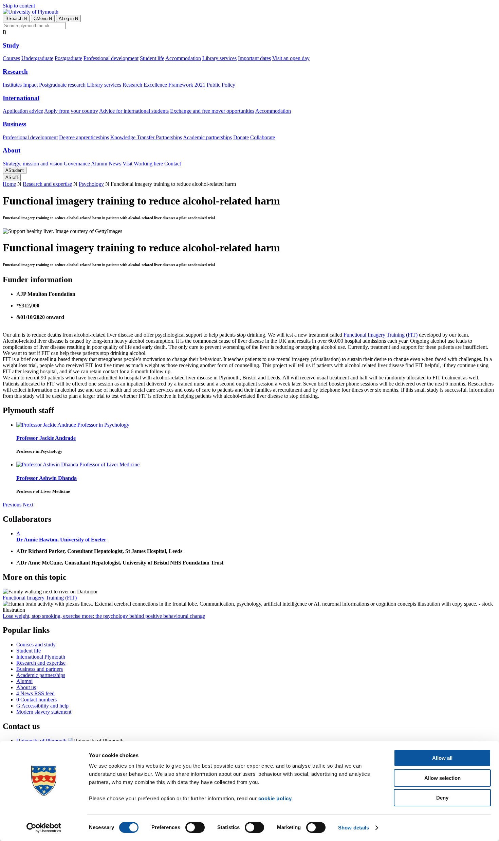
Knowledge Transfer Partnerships (146, 137)
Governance (77, 163)
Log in (68, 18)
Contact (172, 163)
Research (15, 71)
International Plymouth (40, 657)
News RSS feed (35, 693)
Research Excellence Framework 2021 (164, 85)
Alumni (99, 163)
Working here (148, 163)
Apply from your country (71, 111)
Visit (127, 163)
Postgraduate (68, 58)
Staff (11, 177)
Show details (353, 827)
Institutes (12, 85)
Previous (12, 504)
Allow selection (442, 778)
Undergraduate (37, 58)
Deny (442, 798)
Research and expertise (47, 184)
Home (9, 184)
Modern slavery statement (43, 712)
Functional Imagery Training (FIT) (381, 335)
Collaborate (262, 137)
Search (16, 18)
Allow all (442, 758)
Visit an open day (291, 58)
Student (14, 170)
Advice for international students (134, 111)
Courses (11, 58)
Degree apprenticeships (84, 137)
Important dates (254, 58)
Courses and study (36, 644)
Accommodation (183, 58)
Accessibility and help (42, 706)
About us (26, 687)
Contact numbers (36, 699)
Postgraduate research (62, 85)
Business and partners (39, 669)
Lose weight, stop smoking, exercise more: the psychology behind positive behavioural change (104, 616)
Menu (43, 18)
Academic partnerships (207, 137)
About (11, 150)
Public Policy (221, 85)
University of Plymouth (41, 741)
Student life (152, 58)
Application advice (23, 111)
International (21, 98)
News (115, 163)
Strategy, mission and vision (32, 163)
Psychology (91, 184)
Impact (30, 85)
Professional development (111, 58)
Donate (241, 137)
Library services (219, 58)
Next (28, 504)
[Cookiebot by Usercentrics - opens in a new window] (44, 828)
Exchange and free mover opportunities (212, 111)
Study (11, 45)
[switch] (195, 827)
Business (14, 124)
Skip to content (19, 5)
